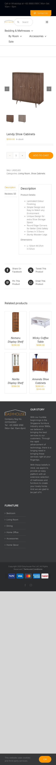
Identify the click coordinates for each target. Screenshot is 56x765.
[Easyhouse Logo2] (9, 21)
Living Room (24, 173)
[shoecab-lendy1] (28, 88)
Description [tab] (10, 187)
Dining (10, 526)
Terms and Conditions (32, 569)
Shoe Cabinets (38, 173)
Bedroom (11, 513)
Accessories (12, 538)
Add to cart (41, 155)
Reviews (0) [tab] (10, 193)
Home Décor (13, 545)
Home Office (13, 532)
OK (45, 759)
